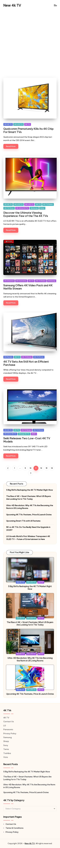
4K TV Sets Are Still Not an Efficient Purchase (26, 363)
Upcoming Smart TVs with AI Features (23, 521)
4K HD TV (8, 124)
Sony (42, 208)
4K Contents (21, 281)
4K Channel (9, 281)
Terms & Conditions (14, 828)
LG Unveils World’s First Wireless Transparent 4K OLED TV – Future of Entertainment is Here (28, 537)
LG (4, 725)
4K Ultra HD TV (22, 208)
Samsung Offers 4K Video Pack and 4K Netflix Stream (28, 287)
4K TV (27, 124)
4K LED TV (18, 124)
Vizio (5, 757)
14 (52, 468)
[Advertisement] (30, 42)
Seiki (34, 434)
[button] (8, 468)
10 (30, 468)
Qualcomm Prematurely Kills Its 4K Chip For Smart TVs (28, 130)
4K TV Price (9, 208)
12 (41, 468)
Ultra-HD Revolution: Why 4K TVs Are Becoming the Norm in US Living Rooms (29, 506)
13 (46, 468)
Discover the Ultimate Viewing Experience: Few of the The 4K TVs (25, 214)
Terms (6, 749)
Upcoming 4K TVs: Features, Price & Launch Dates (29, 514)
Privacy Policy (9, 733)
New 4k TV (12, 5)
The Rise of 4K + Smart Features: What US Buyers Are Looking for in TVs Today (28, 497)
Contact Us (8, 721)
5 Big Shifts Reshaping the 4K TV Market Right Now (29, 490)
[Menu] (55, 5)
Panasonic (8, 729)
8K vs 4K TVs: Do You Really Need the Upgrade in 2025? (28, 528)
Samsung (34, 208)
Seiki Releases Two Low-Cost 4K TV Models (26, 440)
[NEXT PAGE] (30, 473)
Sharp (6, 741)
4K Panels (8, 357)
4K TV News (48, 204)
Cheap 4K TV (24, 434)
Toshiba (7, 753)
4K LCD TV (18, 204)
